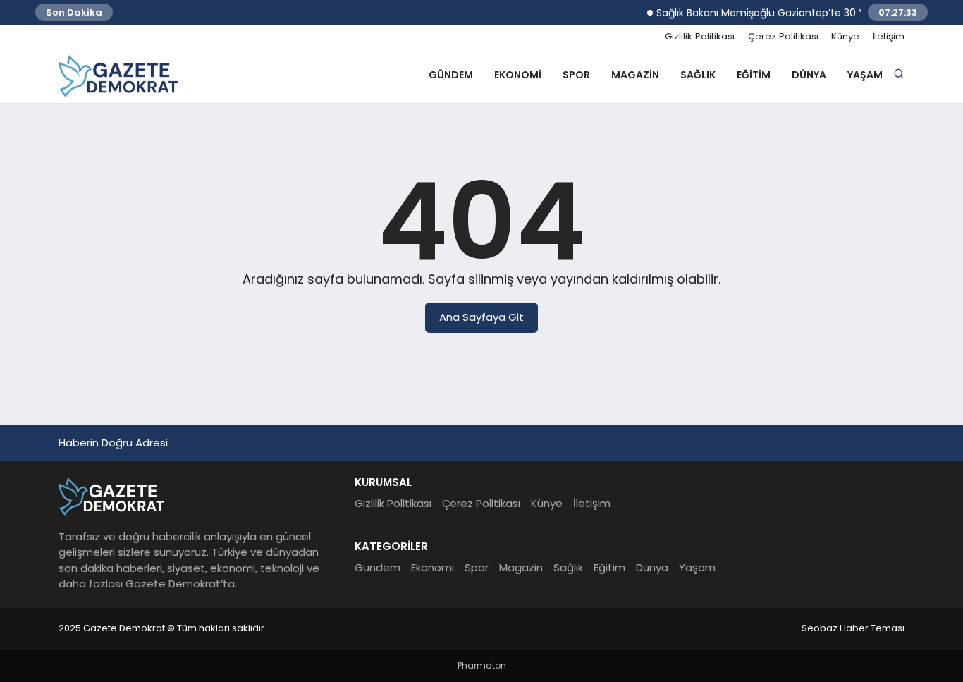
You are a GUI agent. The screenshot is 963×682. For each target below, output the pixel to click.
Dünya (809, 75)
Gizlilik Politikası (700, 36)
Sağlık (698, 75)
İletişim (888, 36)
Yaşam (865, 75)
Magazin (635, 75)
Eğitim (754, 75)
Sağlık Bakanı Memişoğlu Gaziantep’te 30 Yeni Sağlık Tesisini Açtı (806, 13)
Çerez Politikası (783, 36)
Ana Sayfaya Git (481, 317)
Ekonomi (517, 75)
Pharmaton (482, 665)
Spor (576, 75)
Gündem (451, 75)
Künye (845, 36)
